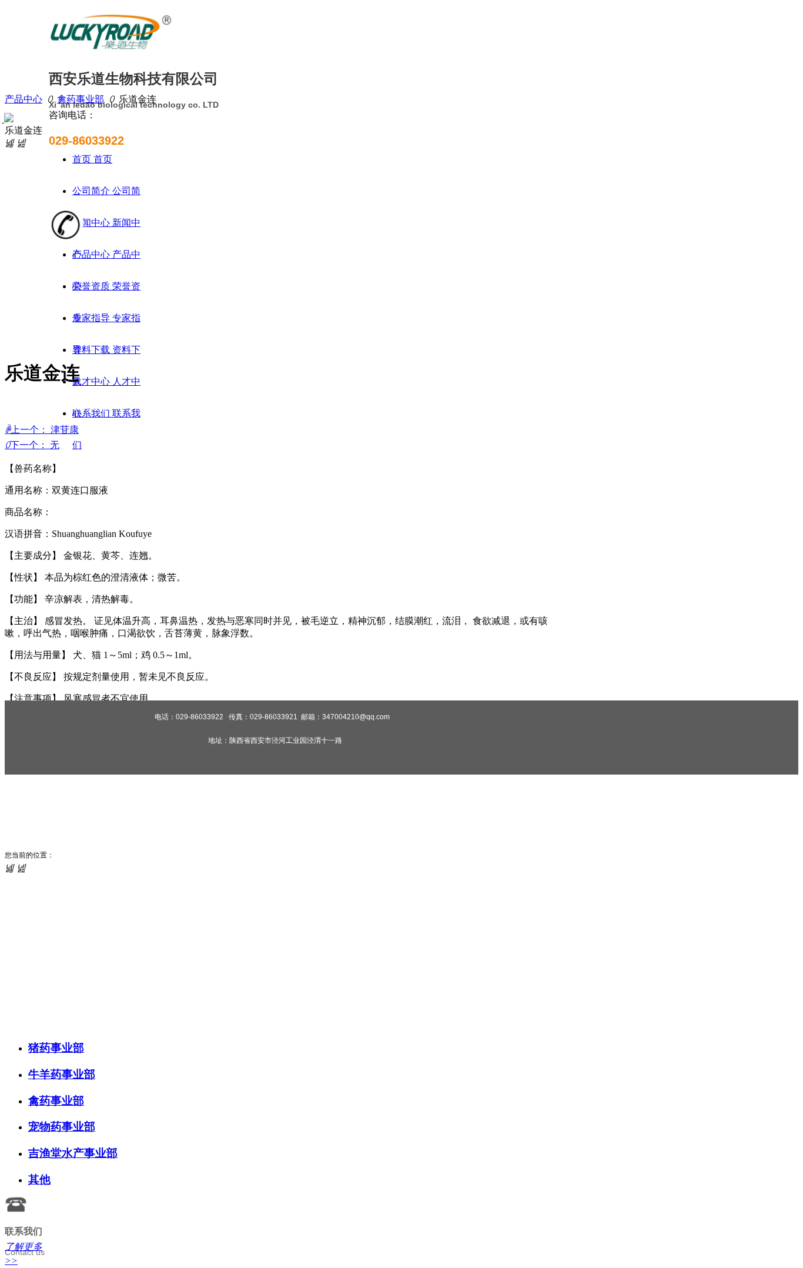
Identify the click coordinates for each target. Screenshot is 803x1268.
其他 (39, 1179)
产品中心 (23, 99)
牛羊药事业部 (61, 1074)
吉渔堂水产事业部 (73, 1153)
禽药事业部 (80, 99)
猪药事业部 (56, 1048)
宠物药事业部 (61, 1126)
